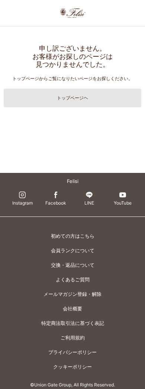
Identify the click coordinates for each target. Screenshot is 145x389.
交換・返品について (72, 265)
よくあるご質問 (73, 279)
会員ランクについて (72, 250)
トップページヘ (72, 98)
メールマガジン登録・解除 (73, 294)
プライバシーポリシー (72, 352)
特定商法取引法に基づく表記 (72, 323)
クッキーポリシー (72, 367)
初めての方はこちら (72, 236)
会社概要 (72, 308)
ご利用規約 (73, 338)
